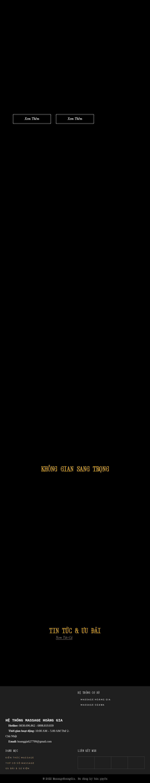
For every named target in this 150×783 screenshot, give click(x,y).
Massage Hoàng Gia (95, 700)
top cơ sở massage (19, 763)
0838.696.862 (26, 725)
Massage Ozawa (92, 705)
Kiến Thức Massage (19, 758)
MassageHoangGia (64, 778)
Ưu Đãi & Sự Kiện (17, 769)
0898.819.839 (46, 725)
